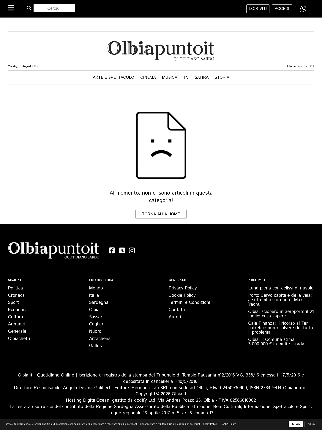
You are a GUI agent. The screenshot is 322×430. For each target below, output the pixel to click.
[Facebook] (112, 250)
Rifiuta (311, 424)
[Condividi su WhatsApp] (303, 8)
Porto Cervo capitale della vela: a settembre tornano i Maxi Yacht (280, 300)
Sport (13, 302)
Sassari (96, 317)
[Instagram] (132, 250)
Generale (17, 331)
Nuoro (95, 331)
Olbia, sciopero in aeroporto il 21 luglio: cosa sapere (281, 313)
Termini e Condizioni (189, 302)
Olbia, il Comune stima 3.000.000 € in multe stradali (277, 341)
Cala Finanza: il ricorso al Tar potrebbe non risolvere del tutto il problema (280, 328)
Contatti (177, 310)
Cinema (148, 77)
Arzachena (100, 339)
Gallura (96, 346)
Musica (169, 77)
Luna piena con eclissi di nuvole (280, 288)
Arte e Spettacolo (113, 77)
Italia (94, 295)
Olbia (94, 310)
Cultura (15, 317)
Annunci (16, 324)
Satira (202, 77)
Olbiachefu (19, 339)
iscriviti (258, 9)
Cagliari (97, 324)
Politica (15, 288)
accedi (282, 9)
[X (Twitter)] (122, 250)
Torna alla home (161, 214)
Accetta (296, 424)
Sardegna (98, 302)
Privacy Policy (183, 288)
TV (186, 77)
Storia (222, 77)
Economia (18, 310)
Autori (175, 317)
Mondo (96, 288)
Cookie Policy (182, 295)
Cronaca (16, 295)
